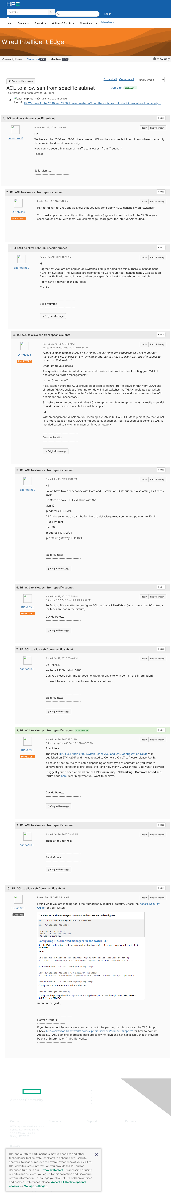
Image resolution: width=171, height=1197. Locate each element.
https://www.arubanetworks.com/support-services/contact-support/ (89, 1031)
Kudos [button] (161, 118)
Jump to (123, 87)
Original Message (54, 316)
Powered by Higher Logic (124, 1190)
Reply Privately (157, 128)
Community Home (12, 59)
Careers (53, 1131)
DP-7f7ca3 (18, 211)
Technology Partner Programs (141, 1141)
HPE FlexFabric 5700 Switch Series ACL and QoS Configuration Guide (103, 753)
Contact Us (55, 1136)
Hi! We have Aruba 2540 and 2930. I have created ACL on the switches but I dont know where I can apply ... (92, 103)
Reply (144, 128)
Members (59, 59)
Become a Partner (135, 1131)
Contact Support (96, 1131)
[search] (51, 12)
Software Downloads (98, 1141)
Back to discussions (22, 81)
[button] (96, 1154)
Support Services (96, 1126)
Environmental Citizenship (63, 1141)
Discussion (36, 59)
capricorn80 (15, 138)
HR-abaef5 (18, 908)
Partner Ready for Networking (141, 1136)
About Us (54, 1126)
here (64, 776)
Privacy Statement (51, 1170)
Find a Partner (133, 1126)
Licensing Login (95, 1146)
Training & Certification (99, 1136)
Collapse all (126, 79)
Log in (107, 13)
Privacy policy (56, 1146)
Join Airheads (107, 22)
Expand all (110, 79)
